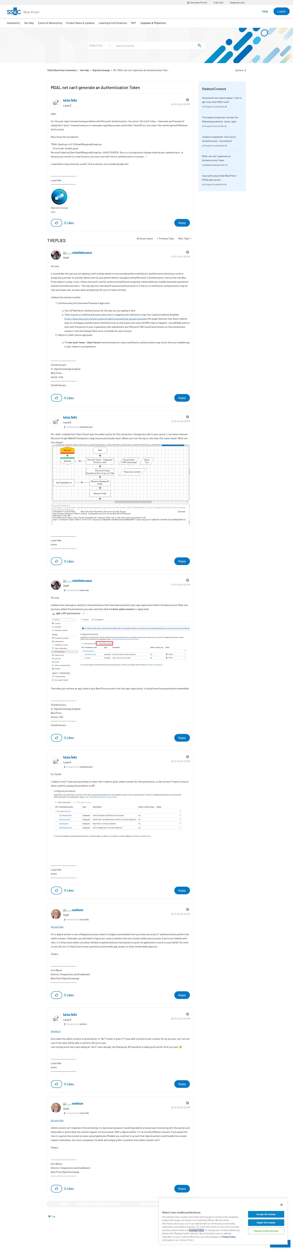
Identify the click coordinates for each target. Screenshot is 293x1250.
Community (13, 22)
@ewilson (56, 1031)
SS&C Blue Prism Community (62, 70)
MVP (133, 22)
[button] (56, 223)
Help (265, 11)
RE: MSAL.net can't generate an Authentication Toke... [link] (141, 70)
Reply (182, 223)
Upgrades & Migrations (153, 22)
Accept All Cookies (266, 1214)
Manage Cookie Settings (266, 1230)
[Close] (281, 1204)
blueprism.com (237, 2)
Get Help (29, 22)
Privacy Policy (229, 1236)
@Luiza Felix (57, 926)
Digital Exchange (101, 70)
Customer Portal (198, 2)
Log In (282, 11)
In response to (79, 427)
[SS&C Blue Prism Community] (24, 11)
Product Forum (211, 106)
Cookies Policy (196, 1230)
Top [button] (53, 1216)
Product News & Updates (80, 22)
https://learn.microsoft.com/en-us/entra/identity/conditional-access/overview (105, 318)
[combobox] (159, 45)
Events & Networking (50, 22)
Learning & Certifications (113, 22)
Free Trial (218, 2)
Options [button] (239, 70)
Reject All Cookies (266, 1222)
